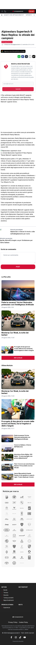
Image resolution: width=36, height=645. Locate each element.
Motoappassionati (7, 42)
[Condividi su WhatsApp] (19, 56)
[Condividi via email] (30, 56)
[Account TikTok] (20, 637)
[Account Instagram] (16, 637)
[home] (1, 15)
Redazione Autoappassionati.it (13, 44)
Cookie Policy (23, 622)
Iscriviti (18, 89)
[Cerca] (34, 15)
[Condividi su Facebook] (22, 56)
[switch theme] (5, 11)
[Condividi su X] (26, 56)
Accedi (31, 11)
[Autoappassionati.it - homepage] (18, 11)
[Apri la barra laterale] (2, 11)
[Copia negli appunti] (33, 56)
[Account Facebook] (11, 637)
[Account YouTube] (25, 637)
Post (18, 267)
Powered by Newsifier (18, 641)
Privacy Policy (12, 622)
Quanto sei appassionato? (14, 15)
